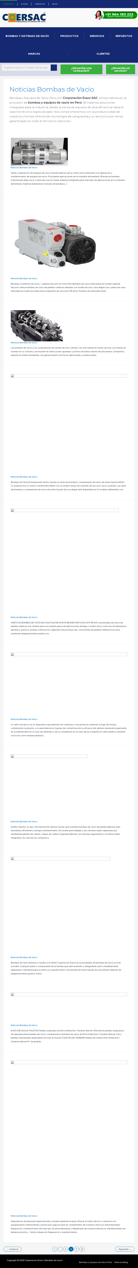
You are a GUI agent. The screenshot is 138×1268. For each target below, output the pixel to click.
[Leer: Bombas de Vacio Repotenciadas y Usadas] (60, 906)
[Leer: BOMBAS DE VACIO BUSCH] (39, 152)
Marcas (34, 53)
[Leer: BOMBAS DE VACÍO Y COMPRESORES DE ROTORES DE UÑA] (37, 325)
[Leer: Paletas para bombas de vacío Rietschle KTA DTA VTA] (69, 1008)
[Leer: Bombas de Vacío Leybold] (56, 239)
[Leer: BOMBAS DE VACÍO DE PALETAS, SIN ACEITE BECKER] (49, 787)
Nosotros (9, 4)
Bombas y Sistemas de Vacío (27, 36)
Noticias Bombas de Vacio (24, 167)
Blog (55, 4)
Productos (69, 36)
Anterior (12, 1249)
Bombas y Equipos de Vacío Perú (95, 1262)
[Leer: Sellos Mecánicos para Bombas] (69, 685)
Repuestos (124, 36)
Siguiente (125, 1249)
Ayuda (24, 4)
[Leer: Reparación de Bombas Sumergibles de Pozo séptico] (69, 1137)
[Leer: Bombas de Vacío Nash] (69, 424)
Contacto (40, 4)
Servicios (97, 36)
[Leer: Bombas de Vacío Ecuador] (65, 562)
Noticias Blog (121, 1262)
